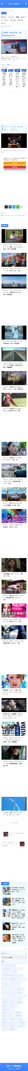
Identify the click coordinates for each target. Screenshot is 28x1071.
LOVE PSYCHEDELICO (8, 975)
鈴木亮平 (5, 1029)
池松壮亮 (5, 1019)
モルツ (4, 999)
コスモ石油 (5, 985)
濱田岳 (4, 1026)
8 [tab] (18, 91)
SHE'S (20, 975)
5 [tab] (13, 91)
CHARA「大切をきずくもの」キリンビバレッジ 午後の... (17, 79)
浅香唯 (4, 1022)
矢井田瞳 (13, 1026)
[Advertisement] (14, 108)
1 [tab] (7, 91)
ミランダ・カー (20, 995)
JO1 (14, 972)
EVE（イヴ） (18, 969)
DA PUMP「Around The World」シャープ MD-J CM (19, 889)
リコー (11, 999)
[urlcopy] (21, 206)
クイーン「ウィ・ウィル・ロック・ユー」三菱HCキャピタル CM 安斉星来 (12, 292)
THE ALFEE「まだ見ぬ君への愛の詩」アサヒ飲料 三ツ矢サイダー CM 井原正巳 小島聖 (18, 938)
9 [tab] (20, 91)
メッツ (12, 215)
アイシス (22, 979)
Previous (2, 78)
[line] (17, 206)
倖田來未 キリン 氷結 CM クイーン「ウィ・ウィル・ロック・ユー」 (13, 692)
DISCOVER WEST (7, 969)
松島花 (11, 1015)
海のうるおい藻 (14, 1022)
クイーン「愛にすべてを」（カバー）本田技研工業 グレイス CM (13, 598)
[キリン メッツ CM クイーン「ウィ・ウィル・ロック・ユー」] (14, 206)
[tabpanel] (17, 78)
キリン (8, 215)
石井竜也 (21, 1026)
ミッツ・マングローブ (8, 995)
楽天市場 (14, 167)
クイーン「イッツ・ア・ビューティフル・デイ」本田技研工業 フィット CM (13, 481)
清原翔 (23, 1022)
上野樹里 (5, 1002)
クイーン (5, 212)
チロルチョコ (15, 985)
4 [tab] (12, 91)
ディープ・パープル (7, 989)
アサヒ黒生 (5, 982)
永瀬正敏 (18, 1015)
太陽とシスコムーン (7, 1012)
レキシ (19, 999)
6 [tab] (15, 91)
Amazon (14, 163)
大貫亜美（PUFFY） (7, 1009)
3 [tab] (10, 91)
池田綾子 (13, 1019)
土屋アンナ (12, 1005)
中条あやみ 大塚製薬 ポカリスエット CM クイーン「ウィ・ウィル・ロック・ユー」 (13, 716)
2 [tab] (9, 91)
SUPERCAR (12, 979)
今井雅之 (19, 1002)
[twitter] (6, 206)
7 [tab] (17, 91)
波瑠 (20, 1019)
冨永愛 (4, 1005)
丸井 (12, 1002)
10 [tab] (21, 91)
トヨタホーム (19, 989)
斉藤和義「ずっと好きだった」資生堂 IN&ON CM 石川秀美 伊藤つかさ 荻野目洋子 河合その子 (18, 914)
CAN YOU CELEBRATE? (8, 965)
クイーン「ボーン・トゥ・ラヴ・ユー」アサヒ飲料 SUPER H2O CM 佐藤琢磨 (13, 365)
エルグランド (15, 982)
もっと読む (15, 822)
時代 (4, 1015)
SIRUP (4, 979)
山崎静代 (18, 1012)
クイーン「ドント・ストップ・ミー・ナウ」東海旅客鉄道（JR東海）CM (13, 763)
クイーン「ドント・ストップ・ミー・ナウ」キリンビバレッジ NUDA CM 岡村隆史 (13, 740)
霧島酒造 (13, 1029)
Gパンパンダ (6, 972)
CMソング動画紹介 (14, 4)
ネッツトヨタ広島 (17, 992)
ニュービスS (5, 992)
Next (25, 78)
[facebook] (10, 206)
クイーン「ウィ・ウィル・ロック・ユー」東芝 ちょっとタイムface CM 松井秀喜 (13, 247)
